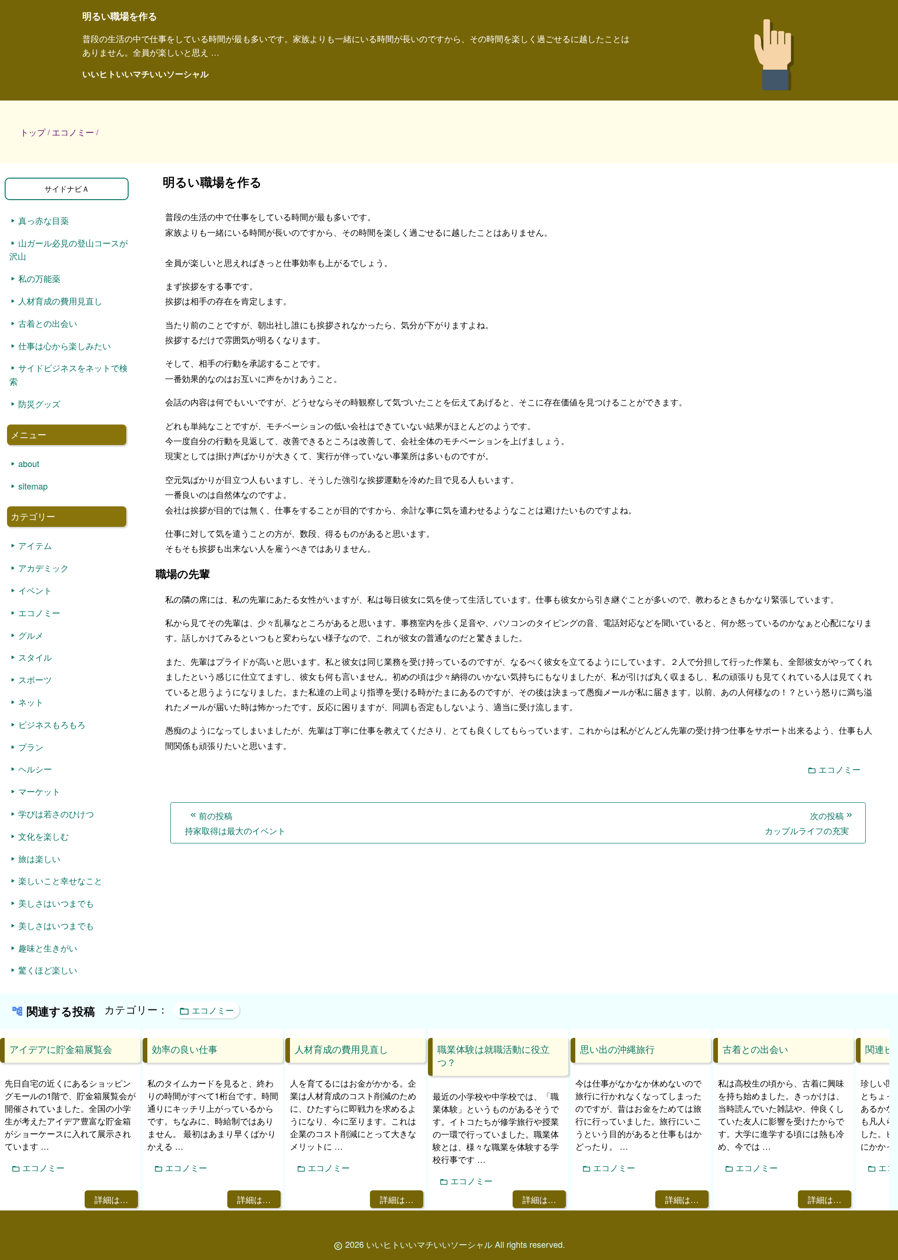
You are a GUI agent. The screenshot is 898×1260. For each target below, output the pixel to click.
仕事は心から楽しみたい (64, 345)
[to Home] (773, 92)
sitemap (33, 486)
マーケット (39, 791)
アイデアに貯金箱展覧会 (60, 1049)
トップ (32, 132)
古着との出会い (47, 323)
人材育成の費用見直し (60, 301)
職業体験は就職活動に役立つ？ (493, 1056)
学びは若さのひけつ (56, 813)
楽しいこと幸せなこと (60, 880)
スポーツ (35, 679)
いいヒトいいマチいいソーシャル (145, 74)
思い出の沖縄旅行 (617, 1049)
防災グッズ (39, 403)
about (28, 463)
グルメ (30, 635)
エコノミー (839, 769)
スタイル (35, 657)
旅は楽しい (39, 858)
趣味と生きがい (47, 948)
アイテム (35, 545)
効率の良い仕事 (184, 1049)
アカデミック (43, 568)
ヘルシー (35, 769)
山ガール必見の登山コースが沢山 (68, 249)
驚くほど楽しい (47, 970)
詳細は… (111, 1199)
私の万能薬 (39, 278)
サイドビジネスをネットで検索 (68, 374)
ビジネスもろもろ (52, 724)
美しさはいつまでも (56, 903)
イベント (35, 590)
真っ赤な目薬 (43, 220)
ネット (30, 702)
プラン (30, 747)
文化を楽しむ (43, 836)
